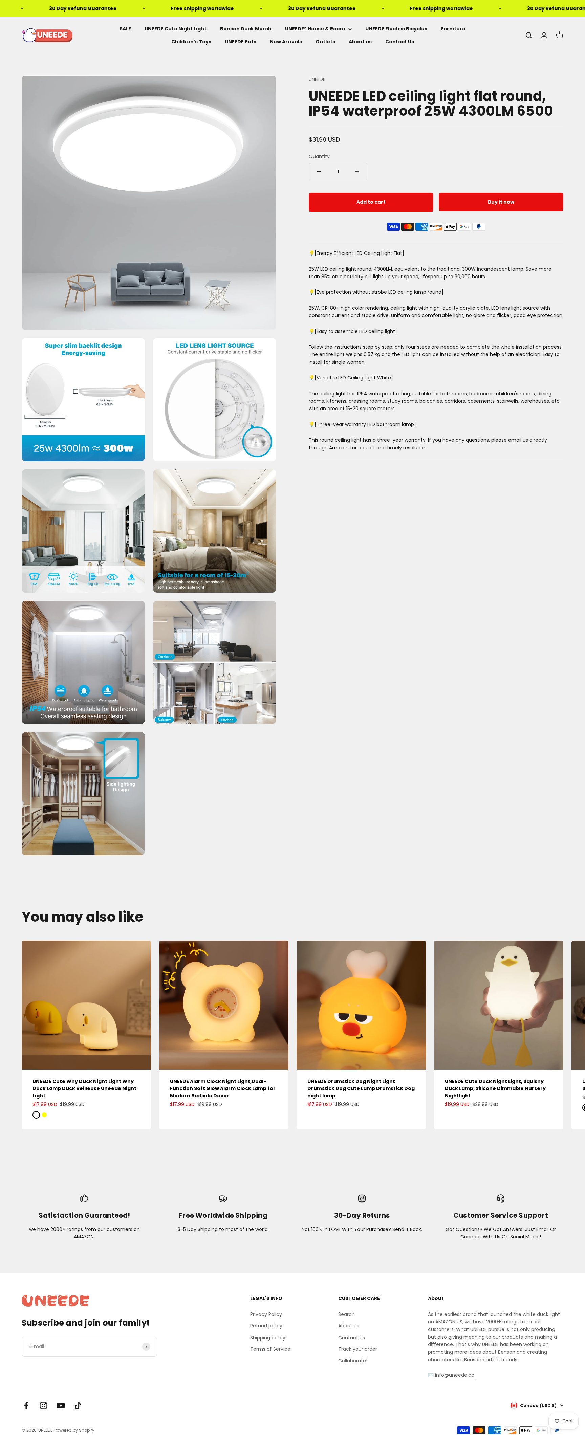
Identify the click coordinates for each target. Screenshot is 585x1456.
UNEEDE (317, 79)
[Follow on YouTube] (60, 1405)
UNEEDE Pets (240, 42)
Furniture (453, 28)
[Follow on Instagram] (43, 1405)
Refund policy (266, 1325)
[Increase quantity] (357, 171)
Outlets (325, 42)
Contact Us (399, 42)
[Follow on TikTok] (78, 1405)
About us (360, 42)
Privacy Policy (266, 1314)
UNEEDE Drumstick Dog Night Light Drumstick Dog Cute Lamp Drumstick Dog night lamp (361, 1088)
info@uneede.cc (454, 1375)
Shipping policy (267, 1337)
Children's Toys (191, 42)
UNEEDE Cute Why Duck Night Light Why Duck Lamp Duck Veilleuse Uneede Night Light (84, 1088)
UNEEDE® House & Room (315, 28)
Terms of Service (270, 1349)
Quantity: (320, 156)
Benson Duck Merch (246, 28)
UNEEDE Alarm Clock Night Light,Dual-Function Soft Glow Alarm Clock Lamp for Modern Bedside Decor (223, 1088)
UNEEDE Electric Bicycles (396, 28)
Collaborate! (352, 1360)
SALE (125, 28)
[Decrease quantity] (319, 171)
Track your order (357, 1349)
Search (346, 1314)
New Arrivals (286, 42)
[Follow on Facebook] (26, 1405)
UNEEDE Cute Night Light (176, 28)
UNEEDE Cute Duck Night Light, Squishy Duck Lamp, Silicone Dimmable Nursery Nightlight (495, 1088)
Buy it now (501, 202)
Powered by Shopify (74, 1430)
